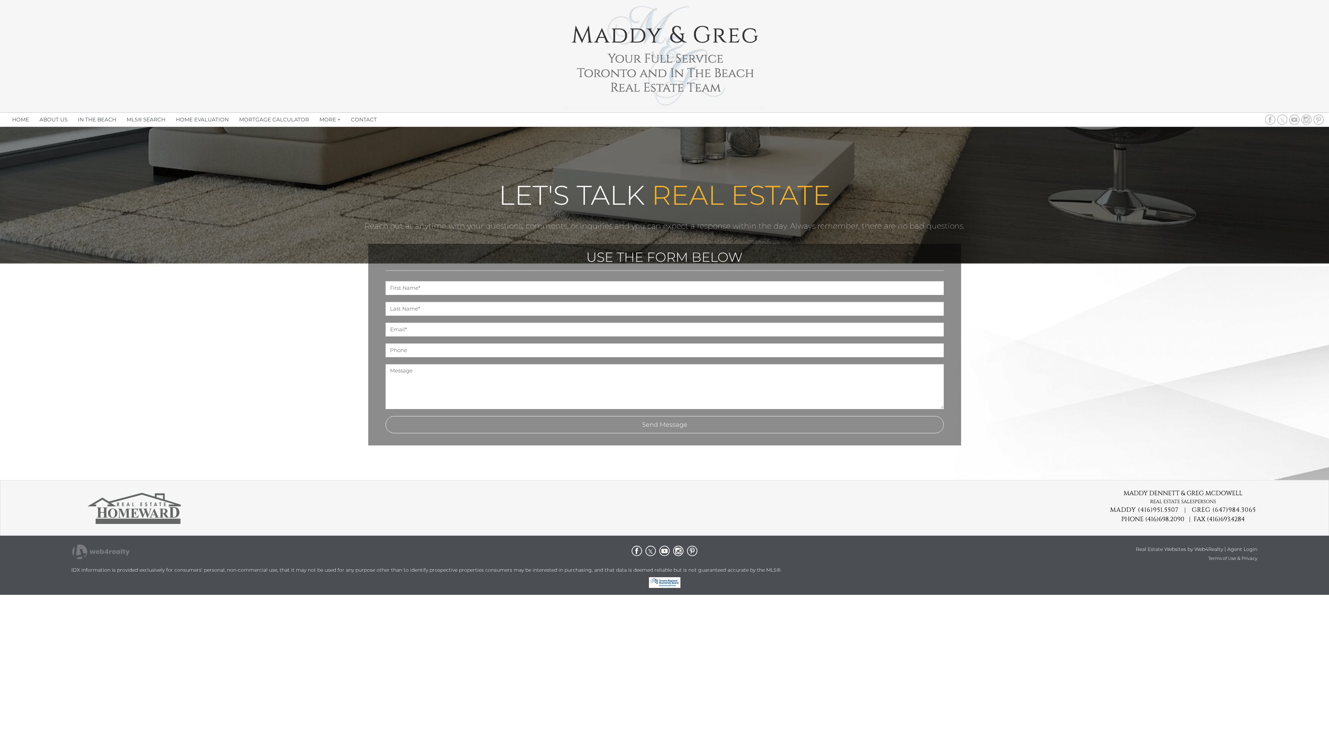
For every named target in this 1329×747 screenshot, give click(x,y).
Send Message (664, 424)
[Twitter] (1282, 119)
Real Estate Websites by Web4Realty (1179, 549)
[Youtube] (1294, 119)
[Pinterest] (1318, 119)
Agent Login (1242, 549)
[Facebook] (1270, 119)
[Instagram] (1306, 119)
